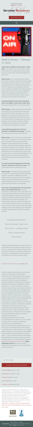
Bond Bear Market (6, 370)
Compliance (5, 403)
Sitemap (21, 422)
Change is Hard (6, 377)
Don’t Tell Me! (5, 381)
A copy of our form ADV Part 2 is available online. (15, 263)
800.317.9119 (16, 5)
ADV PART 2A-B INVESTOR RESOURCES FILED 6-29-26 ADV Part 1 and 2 (16, 405)
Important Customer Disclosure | (18, 403)
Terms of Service (14, 422)
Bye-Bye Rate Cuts (7, 373)
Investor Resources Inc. (16, 10)
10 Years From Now (7, 384)
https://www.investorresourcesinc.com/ (13, 341)
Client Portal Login (16, 17)
